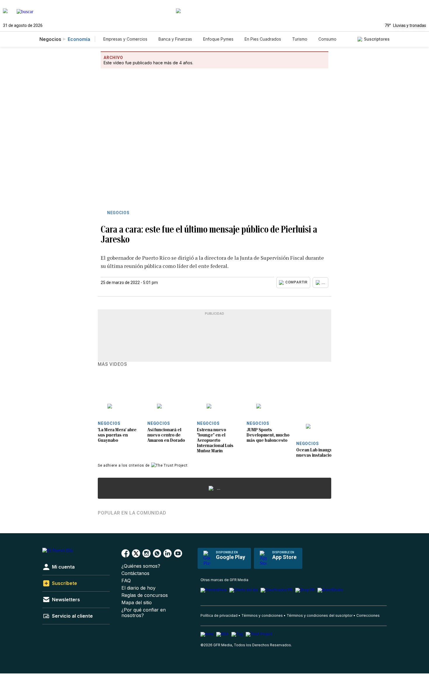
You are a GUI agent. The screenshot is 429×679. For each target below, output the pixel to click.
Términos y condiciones (262, 615)
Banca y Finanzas (175, 39)
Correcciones (368, 615)
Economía (79, 39)
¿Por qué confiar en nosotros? (143, 612)
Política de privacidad (219, 615)
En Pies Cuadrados (263, 39)
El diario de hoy (138, 588)
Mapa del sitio (136, 602)
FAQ (126, 580)
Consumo (327, 39)
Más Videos (112, 364)
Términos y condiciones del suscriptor (320, 615)
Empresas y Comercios (125, 39)
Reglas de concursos (144, 595)
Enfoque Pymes (218, 39)
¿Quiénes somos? (140, 566)
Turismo (299, 39)
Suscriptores (377, 39)
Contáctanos (135, 573)
